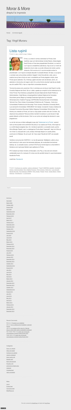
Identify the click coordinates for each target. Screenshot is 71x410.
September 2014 (10, 266)
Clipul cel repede (10, 351)
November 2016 (10, 227)
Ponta (46, 171)
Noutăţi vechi (9, 359)
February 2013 (10, 305)
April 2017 (9, 218)
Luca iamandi (55, 170)
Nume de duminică (11, 361)
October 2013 (9, 287)
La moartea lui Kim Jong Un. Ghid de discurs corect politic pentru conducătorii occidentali (19, 329)
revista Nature (52, 171)
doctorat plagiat (18, 170)
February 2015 (10, 255)
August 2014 (9, 268)
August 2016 (9, 233)
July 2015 (8, 253)
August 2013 (9, 292)
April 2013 (9, 300)
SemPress (47, 403)
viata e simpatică (10, 372)
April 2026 (9, 201)
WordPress (34, 403)
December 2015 (10, 246)
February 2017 (10, 222)
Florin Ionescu (41, 170)
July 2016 (8, 235)
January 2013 (9, 307)
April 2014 (9, 276)
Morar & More (18, 8)
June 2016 (9, 237)
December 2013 (10, 283)
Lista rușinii (18, 50)
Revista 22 (19, 159)
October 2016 (9, 229)
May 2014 (8, 274)
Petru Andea (36, 171)
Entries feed (9, 386)
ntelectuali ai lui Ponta (46, 122)
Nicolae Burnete (14, 171)
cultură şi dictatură (33, 168)
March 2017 (9, 220)
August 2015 (9, 250)
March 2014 (9, 279)
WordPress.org (10, 391)
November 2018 (10, 214)
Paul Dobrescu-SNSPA (25, 171)
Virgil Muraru (18, 173)
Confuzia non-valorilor (21, 168)
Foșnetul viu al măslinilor (18, 323)
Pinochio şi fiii (9, 364)
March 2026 (9, 203)
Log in (8, 384)
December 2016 (10, 224)
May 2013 (8, 298)
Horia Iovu (48, 170)
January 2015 (9, 257)
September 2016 (10, 231)
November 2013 (10, 285)
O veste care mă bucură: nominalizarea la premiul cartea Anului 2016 (17, 332)
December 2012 (10, 309)
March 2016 (9, 242)
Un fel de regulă (17, 33)
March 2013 (9, 302)
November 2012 (10, 311)
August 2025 (9, 207)
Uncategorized (10, 370)
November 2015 (10, 248)
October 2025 (9, 205)
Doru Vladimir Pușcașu (30, 170)
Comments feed (10, 388)
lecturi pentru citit (10, 357)
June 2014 (9, 272)
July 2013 (8, 294)
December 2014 (10, 259)
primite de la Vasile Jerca (12, 366)
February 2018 (10, 216)
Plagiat (42, 171)
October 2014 (9, 263)
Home (8, 33)
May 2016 (8, 240)
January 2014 (9, 281)
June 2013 (9, 296)
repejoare (8, 368)
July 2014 (8, 270)
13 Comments (27, 173)
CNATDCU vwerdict (48, 168)
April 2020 (9, 209)
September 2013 (10, 289)
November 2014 (10, 261)
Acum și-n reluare (10, 348)
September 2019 (10, 211)
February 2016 (10, 244)
